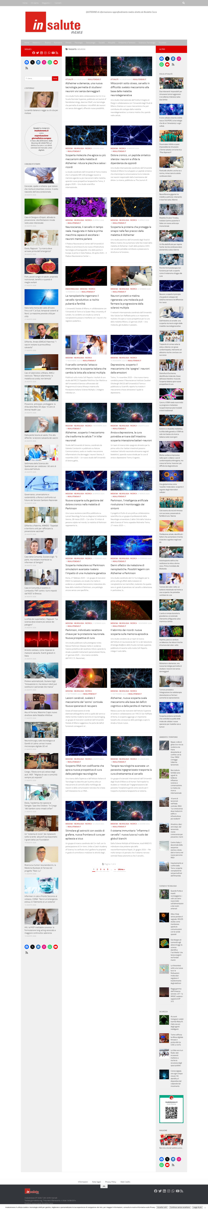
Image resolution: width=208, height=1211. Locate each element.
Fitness (68, 42)
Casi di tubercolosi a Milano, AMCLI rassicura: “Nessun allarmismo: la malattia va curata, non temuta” (39, 376)
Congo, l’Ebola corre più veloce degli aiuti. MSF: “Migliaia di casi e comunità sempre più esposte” (41, 775)
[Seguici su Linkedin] (41, 52)
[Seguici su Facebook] (33, 52)
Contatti (58, 3)
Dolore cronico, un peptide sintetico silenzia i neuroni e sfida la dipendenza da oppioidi (131, 159)
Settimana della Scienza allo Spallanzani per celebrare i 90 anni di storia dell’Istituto (40, 466)
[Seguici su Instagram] (45, 52)
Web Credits (125, 1182)
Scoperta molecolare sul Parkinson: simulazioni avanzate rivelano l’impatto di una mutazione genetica (85, 569)
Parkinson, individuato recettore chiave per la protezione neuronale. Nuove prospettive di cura (85, 634)
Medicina (36, 42)
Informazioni (83, 1182)
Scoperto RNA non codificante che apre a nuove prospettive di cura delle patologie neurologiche (84, 769)
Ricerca (48, 42)
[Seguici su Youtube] (53, 52)
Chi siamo (35, 3)
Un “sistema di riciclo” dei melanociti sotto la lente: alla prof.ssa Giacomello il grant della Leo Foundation (41, 837)
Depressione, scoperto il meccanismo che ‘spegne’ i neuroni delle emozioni (130, 368)
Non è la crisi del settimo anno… (171, 1148)
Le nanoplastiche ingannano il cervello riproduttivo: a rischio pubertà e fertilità (82, 299)
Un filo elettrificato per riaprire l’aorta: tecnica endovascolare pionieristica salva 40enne (170, 247)
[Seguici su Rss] (56, 52)
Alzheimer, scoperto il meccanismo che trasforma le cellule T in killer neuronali (84, 436)
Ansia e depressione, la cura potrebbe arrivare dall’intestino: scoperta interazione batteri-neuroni (131, 436)
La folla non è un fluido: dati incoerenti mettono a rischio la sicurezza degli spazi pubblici (177, 1058)
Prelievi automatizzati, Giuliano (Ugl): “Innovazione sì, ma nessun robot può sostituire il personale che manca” (41, 684)
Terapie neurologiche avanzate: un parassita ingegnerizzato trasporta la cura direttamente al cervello (131, 769)
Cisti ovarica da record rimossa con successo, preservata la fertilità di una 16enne (170, 513)
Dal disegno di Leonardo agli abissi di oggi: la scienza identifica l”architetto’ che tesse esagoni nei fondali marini (177, 950)
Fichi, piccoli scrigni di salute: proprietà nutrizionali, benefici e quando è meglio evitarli (41, 279)
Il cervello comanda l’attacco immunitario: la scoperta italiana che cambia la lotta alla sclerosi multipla (85, 368)
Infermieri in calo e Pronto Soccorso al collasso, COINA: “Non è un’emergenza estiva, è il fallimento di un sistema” (41, 899)
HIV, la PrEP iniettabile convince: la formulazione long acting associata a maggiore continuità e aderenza (40, 930)
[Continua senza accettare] (205, 1207)
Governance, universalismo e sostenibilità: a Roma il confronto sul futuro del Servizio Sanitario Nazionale (41, 497)
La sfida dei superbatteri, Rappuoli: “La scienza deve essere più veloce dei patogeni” (41, 622)
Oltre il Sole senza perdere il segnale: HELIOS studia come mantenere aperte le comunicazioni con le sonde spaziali (177, 924)
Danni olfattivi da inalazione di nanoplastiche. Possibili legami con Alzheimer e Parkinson (130, 569)
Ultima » (121, 869)
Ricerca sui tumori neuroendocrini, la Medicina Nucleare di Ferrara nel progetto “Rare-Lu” (40, 868)
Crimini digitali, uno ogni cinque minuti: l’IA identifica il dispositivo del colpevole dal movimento (177, 1078)
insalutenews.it (94, 79)
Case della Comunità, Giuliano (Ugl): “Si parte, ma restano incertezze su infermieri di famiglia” (41, 560)
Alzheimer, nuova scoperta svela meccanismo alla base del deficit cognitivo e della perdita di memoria (131, 702)
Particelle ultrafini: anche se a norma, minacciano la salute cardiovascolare (170, 173)
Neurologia (79, 148)
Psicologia (79, 42)
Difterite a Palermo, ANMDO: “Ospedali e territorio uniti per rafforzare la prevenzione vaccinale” (41, 528)
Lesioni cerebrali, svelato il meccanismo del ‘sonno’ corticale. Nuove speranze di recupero (84, 702)
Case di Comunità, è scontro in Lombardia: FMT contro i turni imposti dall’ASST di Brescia (41, 591)
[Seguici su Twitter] (37, 52)
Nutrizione (58, 42)
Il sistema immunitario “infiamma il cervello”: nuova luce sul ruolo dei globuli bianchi (130, 834)
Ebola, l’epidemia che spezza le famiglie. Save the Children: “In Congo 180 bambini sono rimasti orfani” (41, 806)
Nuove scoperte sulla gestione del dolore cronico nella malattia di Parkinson (84, 504)
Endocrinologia (72, 289)
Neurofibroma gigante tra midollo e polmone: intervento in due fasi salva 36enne (170, 197)
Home (25, 3)
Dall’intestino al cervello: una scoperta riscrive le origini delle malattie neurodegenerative (170, 323)
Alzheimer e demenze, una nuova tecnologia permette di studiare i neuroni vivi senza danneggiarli (83, 87)
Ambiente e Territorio (126, 42)
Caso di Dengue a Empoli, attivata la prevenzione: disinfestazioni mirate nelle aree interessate (40, 220)
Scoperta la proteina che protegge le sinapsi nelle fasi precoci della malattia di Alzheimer (131, 231)
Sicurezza (162, 42)
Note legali (96, 1182)
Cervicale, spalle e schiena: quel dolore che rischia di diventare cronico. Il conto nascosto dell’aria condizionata (41, 189)
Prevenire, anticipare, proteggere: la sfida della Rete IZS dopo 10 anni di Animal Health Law (40, 407)
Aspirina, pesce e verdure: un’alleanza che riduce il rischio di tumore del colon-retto (171, 642)
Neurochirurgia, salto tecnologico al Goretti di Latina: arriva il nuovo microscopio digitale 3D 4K (40, 743)
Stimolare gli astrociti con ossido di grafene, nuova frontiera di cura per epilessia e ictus (85, 834)
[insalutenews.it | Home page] (54, 23)
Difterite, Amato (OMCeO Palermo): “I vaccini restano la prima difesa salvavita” (40, 345)
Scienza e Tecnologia (147, 42)
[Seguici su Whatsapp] (49, 52)
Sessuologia (90, 42)
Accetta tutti (162, 1207)
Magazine (46, 3)
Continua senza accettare (180, 1207)
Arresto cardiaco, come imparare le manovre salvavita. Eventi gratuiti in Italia (40, 653)
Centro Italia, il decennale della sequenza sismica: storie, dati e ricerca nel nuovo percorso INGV (177, 850)
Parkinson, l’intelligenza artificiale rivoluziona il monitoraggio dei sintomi (129, 504)
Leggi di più (197, 1207)
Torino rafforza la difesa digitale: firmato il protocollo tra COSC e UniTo (177, 1040)
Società (102, 42)
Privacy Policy (110, 1182)
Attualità (111, 42)
